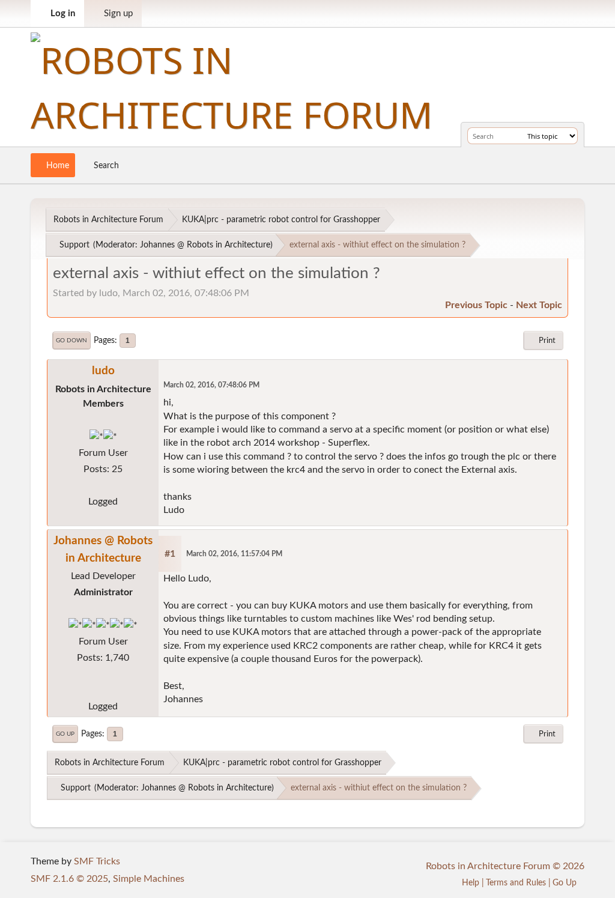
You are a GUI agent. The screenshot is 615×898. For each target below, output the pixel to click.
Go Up (65, 734)
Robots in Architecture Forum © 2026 (505, 866)
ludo (103, 371)
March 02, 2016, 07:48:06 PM (211, 385)
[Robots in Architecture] (103, 690)
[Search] (516, 135)
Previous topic (476, 305)
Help (470, 882)
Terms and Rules (516, 882)
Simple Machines (148, 879)
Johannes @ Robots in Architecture (205, 244)
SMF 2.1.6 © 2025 (69, 879)
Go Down (71, 341)
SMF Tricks (97, 861)
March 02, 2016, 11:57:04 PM (234, 554)
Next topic (539, 305)
